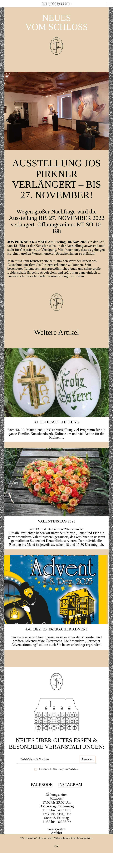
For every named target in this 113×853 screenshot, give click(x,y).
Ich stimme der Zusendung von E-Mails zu (59, 769)
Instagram (70, 784)
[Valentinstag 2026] (56, 482)
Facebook (42, 784)
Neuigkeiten (56, 829)
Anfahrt (56, 833)
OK (56, 846)
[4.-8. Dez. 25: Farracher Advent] (56, 589)
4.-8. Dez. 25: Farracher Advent (56, 629)
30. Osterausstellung (56, 422)
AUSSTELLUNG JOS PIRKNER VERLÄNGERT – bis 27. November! (56, 179)
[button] (109, 3)
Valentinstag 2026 (56, 521)
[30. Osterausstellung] (56, 382)
